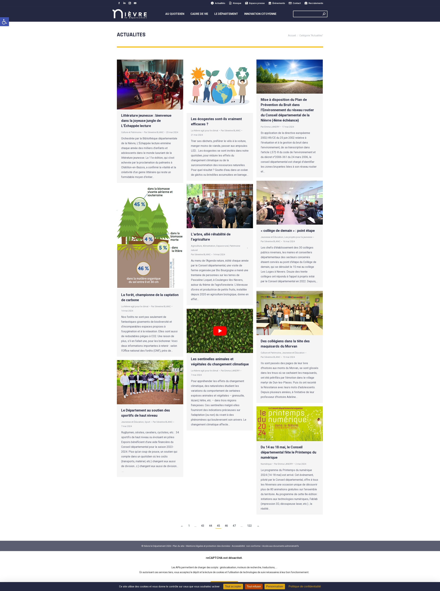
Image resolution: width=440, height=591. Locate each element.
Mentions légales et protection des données (208, 546)
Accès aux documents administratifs (280, 546)
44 (210, 525)
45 (218, 525)
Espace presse (257, 3)
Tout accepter (233, 586)
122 (249, 525)
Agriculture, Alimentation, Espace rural (210, 246)
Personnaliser (274, 586)
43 (202, 525)
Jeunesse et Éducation (272, 237)
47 (234, 525)
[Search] (324, 14)
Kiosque (237, 3)
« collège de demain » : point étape (288, 231)
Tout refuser (254, 586)
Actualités (220, 3)
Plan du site (178, 546)
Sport (147, 422)
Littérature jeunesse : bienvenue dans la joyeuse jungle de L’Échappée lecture (146, 120)
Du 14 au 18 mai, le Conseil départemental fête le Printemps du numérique (288, 452)
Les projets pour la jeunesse (298, 237)
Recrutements (316, 3)
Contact (297, 3)
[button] (4, 21)
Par (154, 132)
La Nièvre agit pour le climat (204, 130)
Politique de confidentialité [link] (305, 586)
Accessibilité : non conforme (246, 546)
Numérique (266, 464)
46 (226, 525)
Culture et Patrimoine (131, 132)
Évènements (278, 3)
